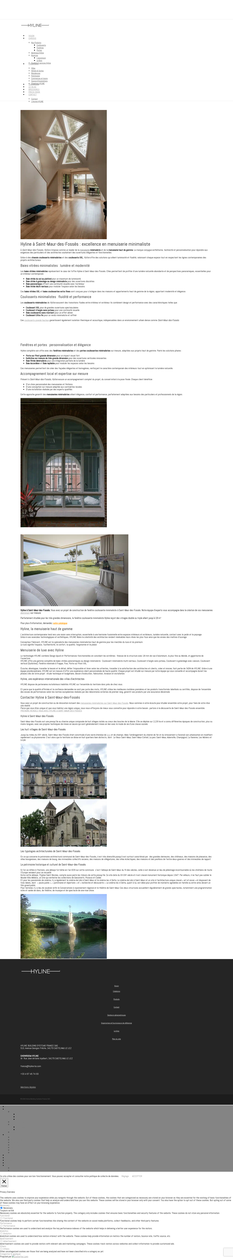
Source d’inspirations (20, 1150)
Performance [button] (6, 1223)
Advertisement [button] (6, 1238)
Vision (116, 986)
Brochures (10, 1160)
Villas (13, 1137)
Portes (19, 1119)
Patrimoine (16, 1144)
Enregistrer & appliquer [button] (10, 1253)
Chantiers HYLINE (19, 1152)
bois (108, 734)
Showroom (10, 1155)
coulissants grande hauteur (36, 320)
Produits (117, 999)
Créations (116, 991)
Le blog (116, 1031)
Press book (10, 1162)
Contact (116, 1007)
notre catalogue (60, 623)
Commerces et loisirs (20, 1147)
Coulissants (21, 1114)
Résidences (16, 1142)
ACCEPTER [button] (137, 1176)
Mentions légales (28, 1087)
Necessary (8, 1207)
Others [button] (3, 1246)
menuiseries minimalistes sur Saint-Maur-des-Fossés (104, 703)
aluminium (25, 613)
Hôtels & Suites (18, 1139)
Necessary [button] (4, 1205)
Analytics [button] (4, 1230)
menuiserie (85, 249)
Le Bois (19, 1129)
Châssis (8, 1109)
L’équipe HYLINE (18, 1170)
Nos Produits (17, 1111)
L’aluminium (21, 1127)
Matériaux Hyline (18, 1121)
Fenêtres (20, 1116)
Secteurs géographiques (116, 1015)
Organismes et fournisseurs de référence (116, 1023)
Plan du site (116, 1039)
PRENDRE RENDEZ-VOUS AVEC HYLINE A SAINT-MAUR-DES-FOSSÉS (51, 710)
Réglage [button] (125, 1176)
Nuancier (15, 1124)
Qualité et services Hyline (22, 1132)
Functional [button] (5, 1215)
